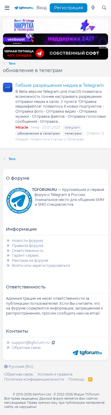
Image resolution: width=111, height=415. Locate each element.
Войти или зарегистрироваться (41, 265)
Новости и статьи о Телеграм (57, 139)
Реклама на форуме (30, 260)
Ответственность (28, 250)
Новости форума (27, 240)
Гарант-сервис (25, 255)
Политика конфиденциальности (34, 379)
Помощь (76, 379)
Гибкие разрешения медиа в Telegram (59, 85)
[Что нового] (93, 8)
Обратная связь (26, 347)
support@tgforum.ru (30, 342)
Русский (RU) (20, 366)
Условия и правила (55, 374)
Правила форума (27, 245)
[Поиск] (104, 8)
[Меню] (7, 8)
